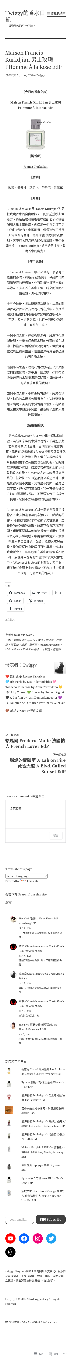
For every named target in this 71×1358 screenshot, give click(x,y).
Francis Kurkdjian (35, 166)
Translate (32, 881)
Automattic (49, 1322)
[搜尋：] (23, 902)
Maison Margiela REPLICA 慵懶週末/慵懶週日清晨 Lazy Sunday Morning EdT (43, 1151)
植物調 (57, 649)
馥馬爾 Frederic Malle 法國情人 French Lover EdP (35, 741)
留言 (56, 835)
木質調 (46, 649)
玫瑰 (11, 188)
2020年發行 (28, 640)
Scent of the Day (23, 634)
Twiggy (40, 75)
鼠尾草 (58, 188)
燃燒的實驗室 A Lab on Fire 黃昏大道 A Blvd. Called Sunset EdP (38, 763)
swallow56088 (38, 1029)
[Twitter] (51, 1238)
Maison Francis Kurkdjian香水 (22, 649)
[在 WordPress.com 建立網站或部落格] (6, 1322)
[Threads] (10, 1252)
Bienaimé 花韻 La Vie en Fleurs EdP (38, 918)
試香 (24, 644)
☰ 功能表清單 (56, 13)
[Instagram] (38, 1238)
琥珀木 (34, 188)
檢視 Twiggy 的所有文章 (26, 711)
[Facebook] (24, 1238)
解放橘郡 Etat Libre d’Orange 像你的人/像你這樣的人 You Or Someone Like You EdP (43, 1195)
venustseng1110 (27, 923)
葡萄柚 (22, 188)
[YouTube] (10, 1238)
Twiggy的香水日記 (25, 16)
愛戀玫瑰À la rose (32, 452)
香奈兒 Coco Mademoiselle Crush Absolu (41, 946)
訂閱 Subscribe (50, 1219)
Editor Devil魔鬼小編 (30, 951)
